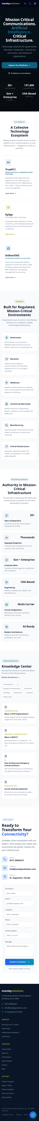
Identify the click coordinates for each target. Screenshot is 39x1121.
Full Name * (9, 889)
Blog (3, 1069)
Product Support (8, 1081)
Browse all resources (9, 677)
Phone (7, 920)
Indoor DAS (6, 1028)
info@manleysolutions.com (16, 1008)
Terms (26, 1115)
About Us (5, 1053)
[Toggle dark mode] (25, 3)
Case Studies (6, 1049)
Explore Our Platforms (18, 65)
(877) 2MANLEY (11, 1004)
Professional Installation (10, 1032)
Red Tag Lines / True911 (10, 1025)
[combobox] (19, 935)
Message (8, 942)
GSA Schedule (7, 1061)
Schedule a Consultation (21, 73)
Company (8, 910)
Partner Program (8, 1089)
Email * (8, 899)
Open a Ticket (7, 1085)
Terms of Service (8, 1093)
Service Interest (11, 931)
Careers (4, 1065)
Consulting (6, 1036)
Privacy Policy (6, 1097)
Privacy (18, 1115)
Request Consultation (18, 962)
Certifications (6, 1057)
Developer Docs (8, 1115)
